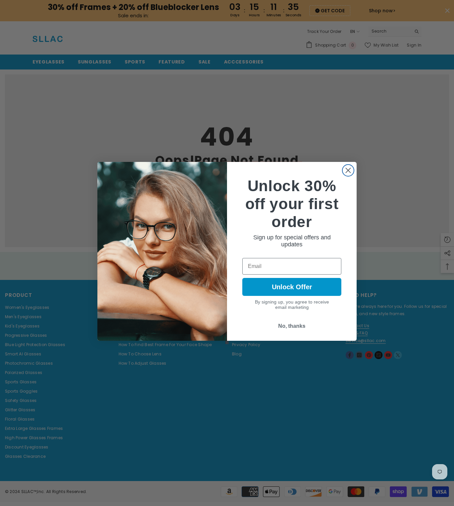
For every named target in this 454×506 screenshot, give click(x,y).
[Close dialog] (348, 170)
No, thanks (291, 326)
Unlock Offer (292, 287)
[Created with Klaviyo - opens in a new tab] (227, 342)
